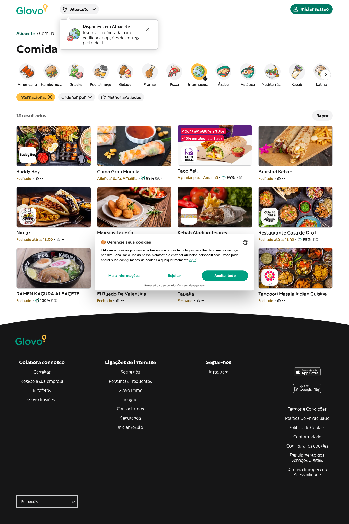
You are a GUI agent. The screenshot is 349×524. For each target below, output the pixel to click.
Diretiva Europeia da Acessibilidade (307, 472)
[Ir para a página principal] (32, 9)
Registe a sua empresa (41, 381)
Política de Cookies (307, 427)
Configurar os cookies (307, 445)
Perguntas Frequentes (130, 381)
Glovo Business (41, 399)
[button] (27, 74)
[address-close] (148, 29)
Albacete (25, 33)
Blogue (130, 399)
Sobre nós (130, 371)
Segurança (130, 417)
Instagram (218, 371)
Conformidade (307, 436)
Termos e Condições (307, 408)
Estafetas (42, 390)
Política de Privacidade (307, 418)
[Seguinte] (325, 75)
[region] (174, 74)
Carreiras (42, 371)
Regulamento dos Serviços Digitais (307, 457)
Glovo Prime (130, 390)
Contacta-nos (130, 408)
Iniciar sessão (130, 427)
